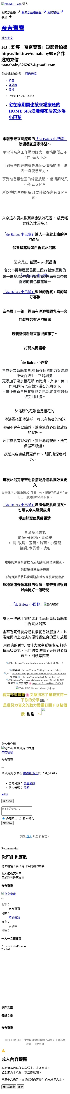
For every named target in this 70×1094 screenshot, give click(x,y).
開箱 (26, 787)
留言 (35, 773)
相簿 (11, 80)
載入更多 (7, 801)
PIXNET (17, 1040)
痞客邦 (27, 773)
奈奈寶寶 (12, 28)
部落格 (13, 85)
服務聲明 (39, 1043)
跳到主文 (7, 38)
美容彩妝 (29, 783)
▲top (4, 794)
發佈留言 (7, 823)
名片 (11, 89)
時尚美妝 (31, 73)
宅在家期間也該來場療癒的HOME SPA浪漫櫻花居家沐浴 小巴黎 (37, 111)
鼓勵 (42, 700)
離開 (20, 1086)
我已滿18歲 (9, 1086)
